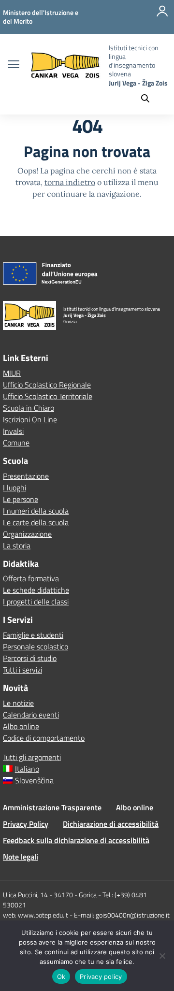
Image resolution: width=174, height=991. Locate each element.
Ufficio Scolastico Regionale (47, 384)
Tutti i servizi (22, 669)
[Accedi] (162, 17)
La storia (16, 545)
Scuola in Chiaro (28, 408)
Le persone (20, 499)
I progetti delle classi (36, 601)
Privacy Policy (25, 824)
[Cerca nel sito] (149, 98)
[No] (162, 956)
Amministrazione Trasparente (52, 807)
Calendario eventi (31, 714)
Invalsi (13, 431)
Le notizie (18, 703)
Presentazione (26, 476)
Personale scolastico (35, 646)
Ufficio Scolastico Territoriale (47, 396)
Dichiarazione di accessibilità (111, 824)
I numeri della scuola (36, 511)
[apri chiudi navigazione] (13, 65)
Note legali (20, 856)
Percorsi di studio (30, 658)
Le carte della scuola (36, 522)
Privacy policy (101, 976)
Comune (16, 442)
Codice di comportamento (44, 738)
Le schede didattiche (36, 590)
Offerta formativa (31, 578)
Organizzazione (27, 534)
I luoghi (14, 487)
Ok (61, 976)
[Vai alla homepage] (65, 65)
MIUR (12, 373)
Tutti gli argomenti (32, 757)
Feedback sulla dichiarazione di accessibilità (76, 840)
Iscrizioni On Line (30, 419)
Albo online (21, 726)
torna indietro (69, 182)
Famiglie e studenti (33, 635)
